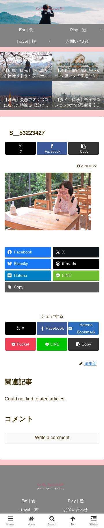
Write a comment (52, 437)
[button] (83, 148)
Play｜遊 (76, 501)
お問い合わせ (76, 509)
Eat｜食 (28, 501)
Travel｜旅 (28, 509)
